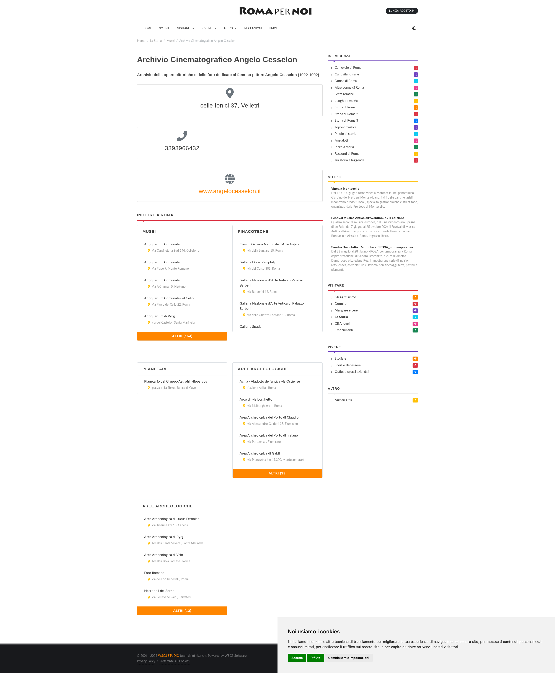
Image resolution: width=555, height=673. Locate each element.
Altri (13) (182, 611)
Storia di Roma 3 (346, 120)
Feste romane (344, 94)
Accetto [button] (297, 658)
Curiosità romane (347, 74)
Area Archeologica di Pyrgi (164, 537)
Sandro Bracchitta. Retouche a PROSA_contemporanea (372, 247)
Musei (170, 40)
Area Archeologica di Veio (163, 555)
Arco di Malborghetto (256, 399)
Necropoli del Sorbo (159, 591)
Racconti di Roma (347, 153)
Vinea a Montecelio (345, 188)
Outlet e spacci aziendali (352, 371)
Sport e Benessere (348, 365)
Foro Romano (154, 573)
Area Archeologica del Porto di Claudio (269, 417)
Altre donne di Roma (349, 87)
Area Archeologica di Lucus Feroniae (171, 519)
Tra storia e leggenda (349, 160)
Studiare (340, 358)
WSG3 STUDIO (168, 655)
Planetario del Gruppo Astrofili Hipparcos (175, 381)
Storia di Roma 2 (346, 114)
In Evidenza (339, 56)
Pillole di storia (345, 133)
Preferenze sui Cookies (174, 661)
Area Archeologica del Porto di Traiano (269, 435)
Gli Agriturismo (345, 297)
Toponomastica (345, 127)
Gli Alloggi (342, 323)
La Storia (156, 40)
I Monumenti (344, 330)
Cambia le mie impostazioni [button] (348, 658)
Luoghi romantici (347, 101)
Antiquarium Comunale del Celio (169, 298)
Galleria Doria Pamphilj (257, 262)
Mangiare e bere (346, 310)
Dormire (340, 303)
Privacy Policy (146, 661)
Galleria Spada (250, 326)
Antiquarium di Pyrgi (160, 316)
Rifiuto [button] (315, 658)
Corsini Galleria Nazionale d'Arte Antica (269, 244)
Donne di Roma (346, 81)
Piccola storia (344, 147)
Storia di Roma (345, 107)
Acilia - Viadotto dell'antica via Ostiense (270, 381)
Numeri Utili (343, 400)
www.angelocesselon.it (230, 191)
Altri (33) (278, 473)
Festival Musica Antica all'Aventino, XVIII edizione (368, 218)
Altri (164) (182, 336)
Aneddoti (341, 140)
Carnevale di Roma (348, 67)
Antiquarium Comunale (162, 244)
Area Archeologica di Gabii (260, 453)
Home (141, 40)
